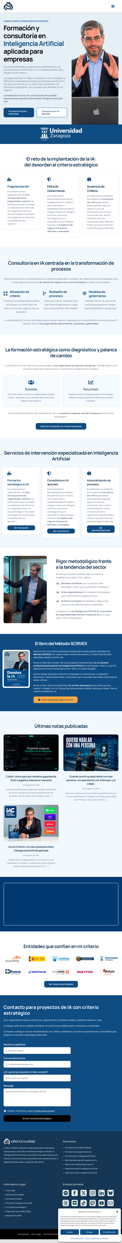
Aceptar (70, 1232)
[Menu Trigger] (113, 6)
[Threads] (66, 1203)
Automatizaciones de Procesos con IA (81, 1160)
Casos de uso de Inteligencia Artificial (81, 1173)
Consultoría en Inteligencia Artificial (80, 1156)
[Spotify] (66, 1193)
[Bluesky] (110, 1193)
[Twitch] (92, 1203)
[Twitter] (83, 1193)
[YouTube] (101, 1203)
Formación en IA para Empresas (78, 1147)
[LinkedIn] (101, 1193)
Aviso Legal (104, 1238)
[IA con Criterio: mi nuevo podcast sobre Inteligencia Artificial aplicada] (31, 823)
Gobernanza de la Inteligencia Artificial (81, 1168)
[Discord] (74, 1203)
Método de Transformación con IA (79, 1164)
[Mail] (110, 1203)
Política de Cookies (77, 1238)
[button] (117, 1211)
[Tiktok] (83, 1203)
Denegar (89, 1232)
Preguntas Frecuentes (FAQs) (18, 1211)
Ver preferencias (109, 1232)
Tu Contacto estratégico (16, 1207)
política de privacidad (45, 1111)
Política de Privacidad (92, 1238)
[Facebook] (74, 1193)
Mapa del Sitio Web (14, 1215)
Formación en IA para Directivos (78, 1152)
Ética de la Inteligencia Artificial (19, 1203)
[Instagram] (92, 1193)
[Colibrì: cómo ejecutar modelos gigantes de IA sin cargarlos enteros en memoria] (31, 752)
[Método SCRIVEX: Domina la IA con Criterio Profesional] (16, 652)
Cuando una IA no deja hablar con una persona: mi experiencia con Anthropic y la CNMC (90, 780)
